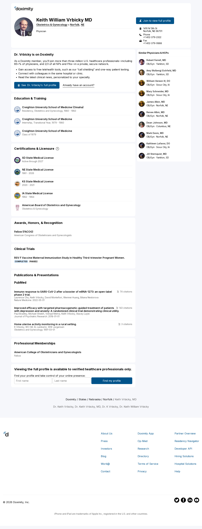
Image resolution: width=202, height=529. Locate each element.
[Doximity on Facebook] (183, 500)
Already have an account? (78, 85)
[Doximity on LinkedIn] (190, 500)
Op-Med (142, 441)
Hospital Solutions (185, 463)
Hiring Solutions (184, 456)
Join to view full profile (157, 20)
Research (143, 448)
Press (104, 441)
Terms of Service (148, 463)
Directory (143, 456)
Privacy (142, 471)
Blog (103, 456)
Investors (106, 448)
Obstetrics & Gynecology (51, 24)
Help (177, 471)
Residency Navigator (187, 441)
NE (82, 24)
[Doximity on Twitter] (176, 500)
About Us (106, 433)
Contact (105, 471)
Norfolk (74, 24)
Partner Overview (185, 433)
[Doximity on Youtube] (196, 500)
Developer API (183, 448)
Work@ (105, 463)
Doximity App (146, 433)
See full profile (38, 85)
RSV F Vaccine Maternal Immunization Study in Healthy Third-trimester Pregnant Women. (69, 257)
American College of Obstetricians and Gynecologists (47, 352)
